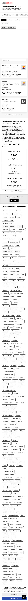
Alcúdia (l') (13, 235)
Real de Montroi (18, 502)
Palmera (17, 459)
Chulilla (5, 352)
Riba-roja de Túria (15, 505)
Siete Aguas (19, 527)
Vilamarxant (6, 565)
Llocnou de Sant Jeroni (9, 409)
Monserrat (5, 446)
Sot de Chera (6, 537)
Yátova (12, 580)
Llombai (20, 412)
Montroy (15, 443)
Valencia (5, 559)
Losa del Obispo (15, 418)
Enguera (22, 362)
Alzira (4, 268)
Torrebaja (13, 549)
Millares (22, 430)
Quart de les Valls (13, 487)
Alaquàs (5, 217)
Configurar (14, 594)
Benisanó (14, 305)
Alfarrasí (5, 248)
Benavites (5, 284)
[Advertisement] (14, 44)
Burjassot (19, 318)
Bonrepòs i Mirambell (8, 315)
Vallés (4, 562)
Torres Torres (13, 552)
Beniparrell (15, 302)
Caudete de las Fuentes (17, 343)
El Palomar (6, 462)
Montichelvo (6, 443)
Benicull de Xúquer (16, 290)
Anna (17, 268)
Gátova (22, 380)
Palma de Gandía (7, 459)
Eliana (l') (5, 362)
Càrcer (4, 327)
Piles (4, 468)
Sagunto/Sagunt (13, 515)
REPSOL (5, 82)
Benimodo (14, 299)
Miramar (5, 434)
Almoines (21, 257)
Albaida (12, 217)
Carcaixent (20, 324)
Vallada (12, 559)
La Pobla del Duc (7, 477)
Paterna (14, 462)
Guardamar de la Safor (9, 396)
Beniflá (19, 296)
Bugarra (5, 318)
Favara (11, 368)
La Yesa (19, 580)
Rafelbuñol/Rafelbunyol (9, 496)
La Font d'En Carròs (8, 374)
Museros (13, 446)
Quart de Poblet (7, 490)
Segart (4, 524)
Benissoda (6, 309)
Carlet (11, 327)
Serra (11, 527)
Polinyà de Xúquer (8, 480)
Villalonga (15, 565)
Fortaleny (20, 377)
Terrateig (19, 546)
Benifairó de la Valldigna (17, 293)
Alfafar (4, 242)
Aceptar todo (14, 598)
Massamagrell (16, 427)
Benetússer (6, 287)
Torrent (5, 552)
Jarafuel (12, 399)
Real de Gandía (7, 502)
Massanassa (6, 430)
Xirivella (5, 580)
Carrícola (18, 327)
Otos (4, 455)
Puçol (4, 484)
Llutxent (18, 415)
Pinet (10, 468)
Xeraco (11, 577)
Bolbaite (20, 312)
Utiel (16, 555)
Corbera (20, 352)
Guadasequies (6, 393)
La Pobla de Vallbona (8, 474)
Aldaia (19, 239)
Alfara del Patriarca (8, 245)
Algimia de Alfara (7, 254)
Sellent (11, 524)
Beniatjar (22, 287)
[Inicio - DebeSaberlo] (7, 3)
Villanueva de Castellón (9, 568)
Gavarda (5, 384)
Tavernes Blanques (17, 540)
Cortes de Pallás (7, 355)
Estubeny (21, 365)
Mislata (12, 434)
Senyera (5, 527)
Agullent (18, 210)
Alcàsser (19, 232)
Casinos (5, 334)
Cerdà (4, 346)
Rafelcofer (21, 496)
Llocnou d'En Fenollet (8, 412)
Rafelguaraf (6, 499)
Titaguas (5, 549)
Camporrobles (13, 321)
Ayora (17, 274)
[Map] (24, 597)
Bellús (4, 280)
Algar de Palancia (7, 251)
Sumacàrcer (6, 540)
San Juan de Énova (8, 521)
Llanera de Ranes (7, 402)
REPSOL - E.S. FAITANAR (10, 65)
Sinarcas (5, 534)
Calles (4, 321)
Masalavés (13, 424)
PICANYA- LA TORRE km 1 (10, 67)
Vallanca (20, 559)
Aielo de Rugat (18, 214)
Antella (5, 271)
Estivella (13, 365)
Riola (4, 509)
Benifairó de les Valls (8, 296)
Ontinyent (20, 452)
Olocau (13, 452)
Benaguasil (21, 280)
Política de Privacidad (18, 591)
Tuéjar (4, 555)
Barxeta (5, 277)
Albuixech (21, 229)
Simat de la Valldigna (14, 530)
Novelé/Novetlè (14, 449)
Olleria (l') (5, 452)
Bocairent (12, 312)
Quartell (16, 490)
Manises (13, 421)
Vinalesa (20, 574)
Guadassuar (17, 393)
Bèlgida (12, 277)
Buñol (11, 318)
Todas (3, 20)
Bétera (21, 309)
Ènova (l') (5, 365)
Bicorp (4, 312)
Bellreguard (20, 277)
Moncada (17, 437)
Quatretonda (6, 493)
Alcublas (5, 235)
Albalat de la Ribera (8, 220)
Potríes (17, 480)
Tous (21, 552)
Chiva (17, 349)
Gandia (15, 380)
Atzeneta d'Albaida (8, 274)
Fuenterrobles (6, 380)
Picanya (12, 465)
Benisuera (14, 309)
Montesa (15, 440)
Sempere (18, 524)
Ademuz (5, 210)
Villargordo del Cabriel (8, 574)
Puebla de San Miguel (14, 484)
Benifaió (5, 293)
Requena (5, 505)
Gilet (4, 387)
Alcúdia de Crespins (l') (9, 239)
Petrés (4, 465)
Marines (5, 424)
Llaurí (16, 402)
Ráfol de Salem (16, 499)
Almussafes (6, 260)
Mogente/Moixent (7, 437)
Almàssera (5, 257)
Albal (19, 217)
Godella (11, 387)
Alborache (5, 229)
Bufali (18, 315)
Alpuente (14, 260)
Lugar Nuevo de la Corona (9, 405)
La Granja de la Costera (9, 390)
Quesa (14, 493)
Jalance (5, 399)
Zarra (4, 584)
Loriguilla (5, 418)
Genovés (13, 384)
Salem (22, 515)
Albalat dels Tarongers (9, 226)
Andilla (11, 268)
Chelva (17, 346)
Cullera (22, 355)
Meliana (15, 430)
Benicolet (5, 290)
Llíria (22, 402)
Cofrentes (12, 352)
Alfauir (12, 248)
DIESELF (5, 99)
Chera (4, 349)
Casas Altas (6, 330)
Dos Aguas (20, 359)
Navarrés (5, 449)
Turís (10, 555)
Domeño (12, 359)
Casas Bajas (15, 330)
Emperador (14, 362)
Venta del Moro (13, 562)
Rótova (17, 512)
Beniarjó (14, 287)
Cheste (11, 349)
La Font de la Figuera (8, 371)
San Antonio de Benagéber (10, 518)
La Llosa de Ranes (8, 415)
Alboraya (13, 229)
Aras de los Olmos (14, 271)
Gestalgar (20, 384)
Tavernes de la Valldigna (9, 543)
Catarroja (5, 343)
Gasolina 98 (5, 23)
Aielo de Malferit (7, 214)
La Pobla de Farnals (8, 471)
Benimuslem (6, 302)
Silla (4, 530)
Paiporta (11, 455)
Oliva (23, 449)
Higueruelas (21, 396)
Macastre (5, 421)
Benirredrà (5, 305)
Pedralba (21, 462)
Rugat (4, 515)
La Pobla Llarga (19, 477)
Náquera (21, 446)
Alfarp (17, 245)
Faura (4, 368)
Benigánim (6, 299)
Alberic (19, 226)
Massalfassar (6, 427)
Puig (4, 487)
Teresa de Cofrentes (8, 546)
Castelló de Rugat (15, 334)
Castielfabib (6, 340)
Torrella (21, 549)
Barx (23, 274)
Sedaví (18, 521)
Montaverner (6, 440)
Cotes (16, 355)
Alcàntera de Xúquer (8, 232)
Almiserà (14, 257)
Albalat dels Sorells (8, 223)
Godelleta (18, 387)
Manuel (20, 421)
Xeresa (18, 577)
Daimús (5, 359)
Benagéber (12, 280)
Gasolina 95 (17, 20)
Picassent (19, 465)
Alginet (17, 254)
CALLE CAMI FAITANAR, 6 (10, 101)
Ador (11, 210)
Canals (21, 321)
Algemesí (17, 251)
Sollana (13, 534)
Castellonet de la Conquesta (10, 337)
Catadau (14, 340)
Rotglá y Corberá (7, 512)
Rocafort (11, 509)
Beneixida (13, 284)
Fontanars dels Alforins (9, 377)
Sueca (14, 537)
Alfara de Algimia (14, 242)
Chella (10, 346)
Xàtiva (4, 577)
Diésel (9, 20)
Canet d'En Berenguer (8, 324)
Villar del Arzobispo (8, 571)
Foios (17, 368)
